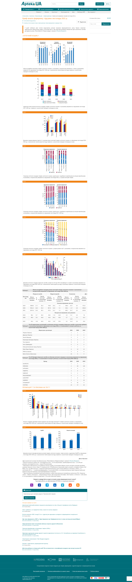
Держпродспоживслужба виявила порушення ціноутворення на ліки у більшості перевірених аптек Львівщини (49, 505)
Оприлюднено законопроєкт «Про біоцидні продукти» (35, 539)
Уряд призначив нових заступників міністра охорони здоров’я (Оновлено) (42, 523)
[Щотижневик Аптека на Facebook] (110, 18)
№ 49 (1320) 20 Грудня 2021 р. (30, 20)
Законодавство (65, 12)
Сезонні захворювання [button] (46, 9)
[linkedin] (54, 485)
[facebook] (39, 485)
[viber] (31, 485)
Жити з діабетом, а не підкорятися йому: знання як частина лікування (39, 509)
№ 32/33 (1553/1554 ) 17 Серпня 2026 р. (31, 520)
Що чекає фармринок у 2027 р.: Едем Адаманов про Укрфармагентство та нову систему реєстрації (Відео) (51, 519)
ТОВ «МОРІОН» (31, 578)
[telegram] (47, 485)
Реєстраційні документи (39, 571)
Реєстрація (100, 4)
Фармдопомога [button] (29, 9)
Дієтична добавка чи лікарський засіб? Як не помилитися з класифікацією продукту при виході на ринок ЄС (51, 548)
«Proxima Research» (61, 31)
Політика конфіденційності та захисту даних (59, 571)
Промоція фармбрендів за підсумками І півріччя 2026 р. (36, 528)
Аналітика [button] (54, 12)
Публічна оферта (94, 571)
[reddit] (70, 485)
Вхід (108, 4)
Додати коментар (29, 497)
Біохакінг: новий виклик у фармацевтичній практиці (35, 543)
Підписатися (106, 24)
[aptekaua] (77, 485)
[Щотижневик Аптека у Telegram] (108, 18)
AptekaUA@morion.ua (27, 579)
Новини (47, 12)
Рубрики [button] (38, 12)
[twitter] (62, 485)
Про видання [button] (91, 12)
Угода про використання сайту (80, 571)
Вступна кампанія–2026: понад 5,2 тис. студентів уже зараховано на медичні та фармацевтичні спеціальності (50, 514)
